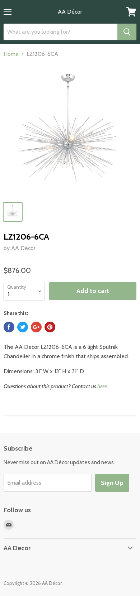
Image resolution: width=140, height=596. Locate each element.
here (102, 386)
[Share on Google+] (36, 327)
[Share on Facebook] (9, 327)
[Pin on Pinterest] (50, 327)
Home (11, 54)
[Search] (126, 32)
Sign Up (112, 483)
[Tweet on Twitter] (22, 327)
